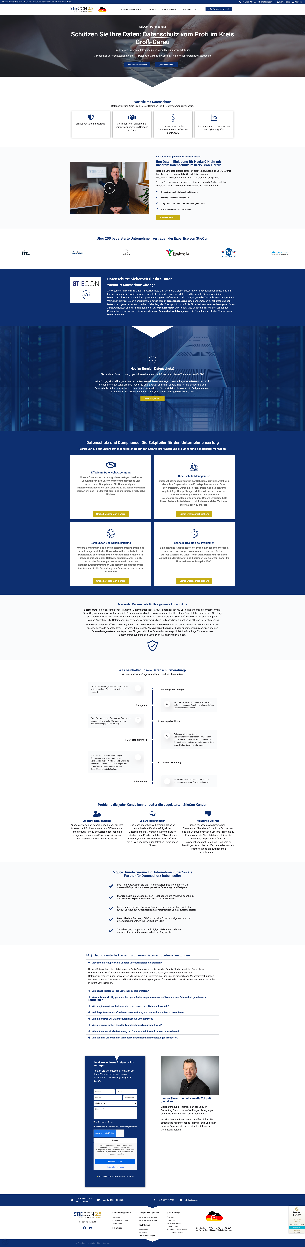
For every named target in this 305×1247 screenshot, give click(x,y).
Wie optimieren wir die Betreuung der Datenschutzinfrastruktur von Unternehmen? (135, 1031)
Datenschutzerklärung (111, 1127)
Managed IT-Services (149, 1212)
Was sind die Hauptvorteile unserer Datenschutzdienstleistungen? (127, 962)
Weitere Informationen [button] (115, 1167)
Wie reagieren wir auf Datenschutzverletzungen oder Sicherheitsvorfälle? (130, 1006)
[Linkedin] (91, 1228)
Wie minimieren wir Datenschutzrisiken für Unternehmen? (122, 1018)
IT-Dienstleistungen (130, 9)
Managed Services (168, 9)
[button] (110, 188)
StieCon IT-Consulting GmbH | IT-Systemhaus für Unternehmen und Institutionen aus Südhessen (37, 2)
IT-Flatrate (151, 9)
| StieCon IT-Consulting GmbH (100, 1243)
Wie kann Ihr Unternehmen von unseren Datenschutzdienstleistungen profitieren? (135, 1037)
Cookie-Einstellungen (147, 1235)
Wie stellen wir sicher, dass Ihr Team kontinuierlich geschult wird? (127, 1025)
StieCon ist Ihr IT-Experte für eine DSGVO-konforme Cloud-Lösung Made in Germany (214, 1229)
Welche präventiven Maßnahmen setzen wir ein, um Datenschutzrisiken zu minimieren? (138, 1012)
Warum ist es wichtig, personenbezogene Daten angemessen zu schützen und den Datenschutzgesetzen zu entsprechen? (147, 999)
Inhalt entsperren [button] (115, 1161)
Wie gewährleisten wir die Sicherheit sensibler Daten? (120, 991)
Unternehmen (189, 9)
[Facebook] (85, 1228)
